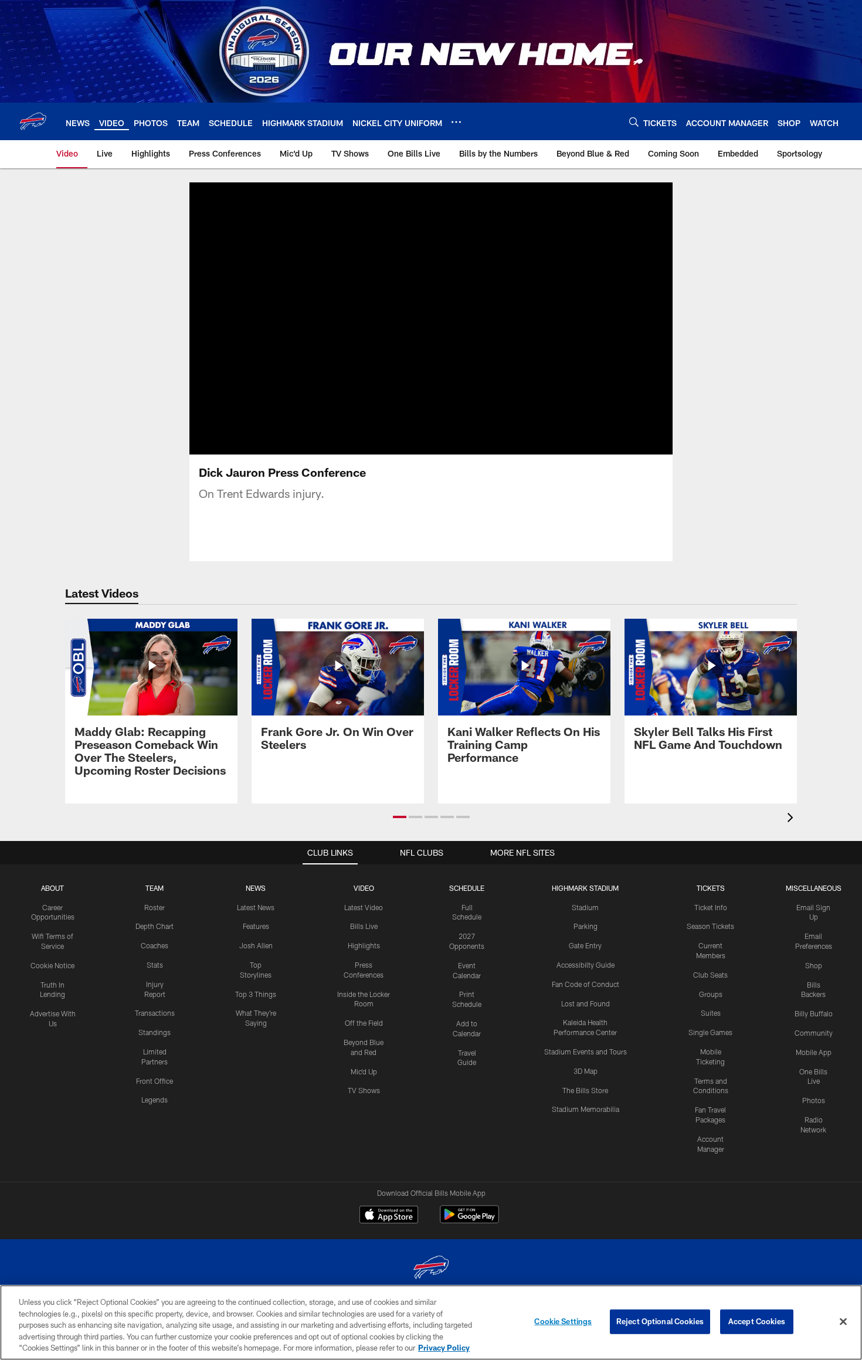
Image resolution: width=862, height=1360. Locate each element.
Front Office (154, 1081)
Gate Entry (585, 945)
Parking (585, 926)
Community (814, 1033)
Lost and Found (585, 1003)
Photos (813, 1100)
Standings (154, 1032)
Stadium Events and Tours (585, 1051)
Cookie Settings (563, 1321)
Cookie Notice (52, 965)
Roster (154, 907)
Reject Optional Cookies (660, 1321)
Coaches (154, 945)
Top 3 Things (255, 994)
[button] (431, 318)
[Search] (634, 122)
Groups (710, 994)
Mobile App (814, 1052)
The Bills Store (585, 1090)
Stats (155, 965)
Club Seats (710, 975)
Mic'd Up (364, 1071)
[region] (431, 1322)
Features (256, 926)
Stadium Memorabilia (585, 1109)
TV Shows (364, 1090)
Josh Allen (256, 945)
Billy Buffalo (814, 1013)
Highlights (364, 945)
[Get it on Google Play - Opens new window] (469, 1220)
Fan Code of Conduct (585, 984)
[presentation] (792, 819)
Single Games (710, 1032)
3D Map (585, 1071)
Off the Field (364, 1023)
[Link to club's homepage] (33, 121)
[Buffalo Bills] (431, 1269)
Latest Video (363, 907)
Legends (154, 1100)
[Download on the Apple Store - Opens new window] (389, 1216)
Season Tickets (710, 926)
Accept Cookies (756, 1321)
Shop (813, 965)
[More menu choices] (456, 122)
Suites (711, 1013)
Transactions (155, 1013)
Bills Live (364, 926)
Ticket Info (710, 907)
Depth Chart (154, 926)
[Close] (843, 1322)
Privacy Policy (444, 1347)
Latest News (255, 907)
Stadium (585, 907)
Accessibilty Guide (585, 965)
